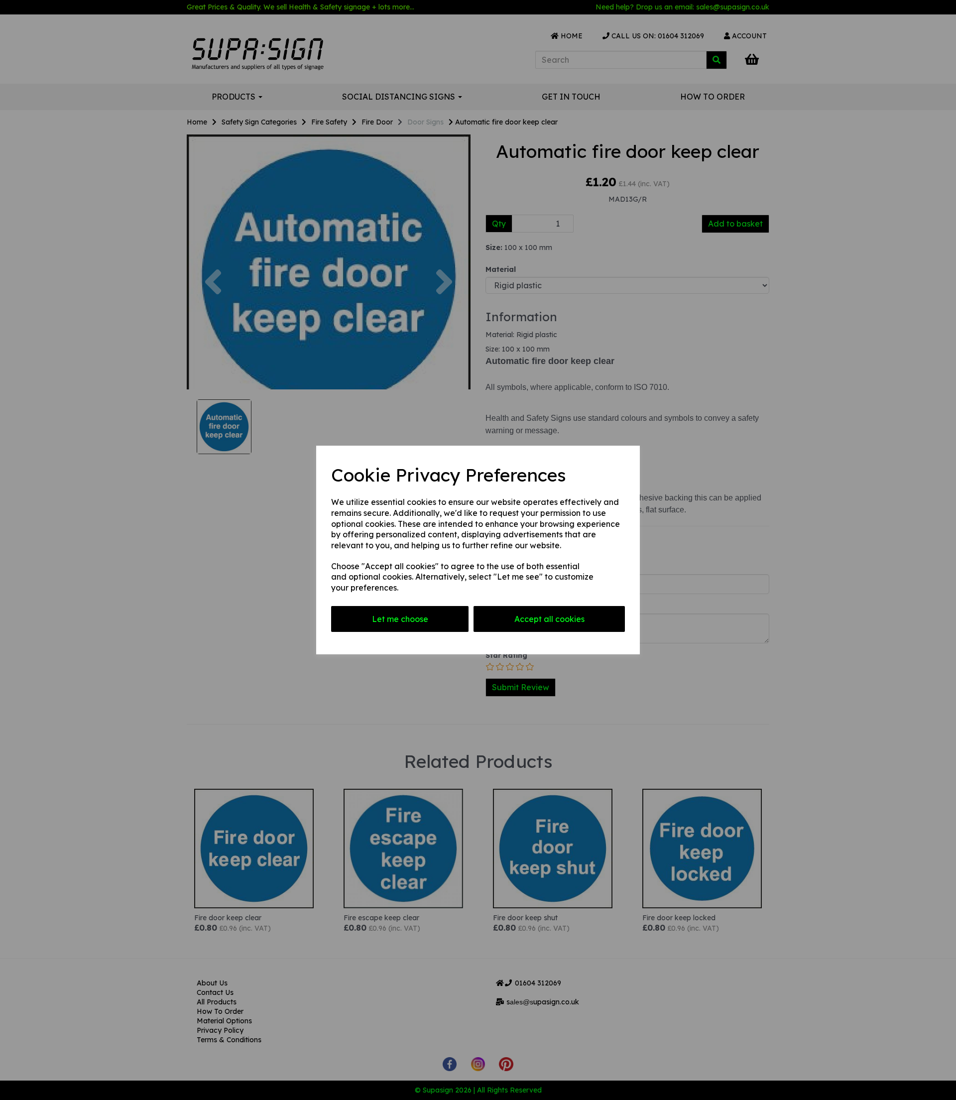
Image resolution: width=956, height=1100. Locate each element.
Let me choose (400, 619)
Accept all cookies (549, 619)
